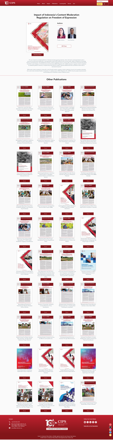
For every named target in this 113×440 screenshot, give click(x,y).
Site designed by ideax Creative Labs (66, 437)
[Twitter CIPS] (110, 427)
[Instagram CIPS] (110, 430)
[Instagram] (93, 422)
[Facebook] (96, 422)
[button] (55, 3)
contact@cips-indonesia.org (16, 427)
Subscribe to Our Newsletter (91, 426)
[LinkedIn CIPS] (110, 432)
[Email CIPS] (110, 435)
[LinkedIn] (90, 422)
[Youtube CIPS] (110, 424)
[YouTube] (85, 422)
